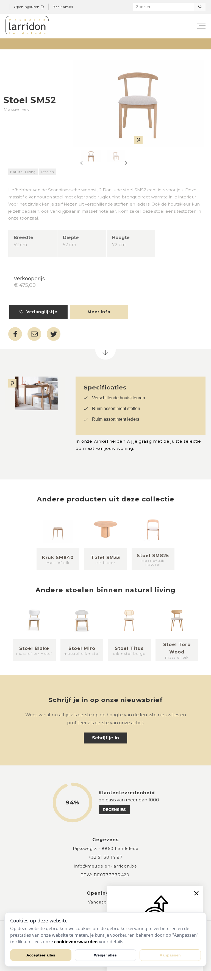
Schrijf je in (105, 737)
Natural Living (23, 172)
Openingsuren (27, 7)
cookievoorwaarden (76, 942)
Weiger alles (105, 955)
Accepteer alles (40, 955)
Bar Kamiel (63, 7)
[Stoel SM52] (138, 103)
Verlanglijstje (40, 311)
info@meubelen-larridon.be (105, 866)
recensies (114, 809)
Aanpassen (170, 955)
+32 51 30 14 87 (105, 857)
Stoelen (47, 172)
